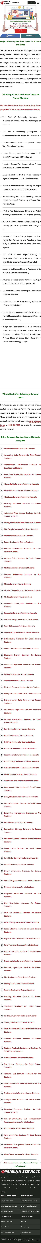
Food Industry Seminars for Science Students (21, 761)
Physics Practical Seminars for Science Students (22, 938)
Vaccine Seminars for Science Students (19, 1128)
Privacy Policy (25, 1227)
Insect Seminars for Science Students (18, 822)
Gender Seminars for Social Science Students (21, 768)
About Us (23, 1221)
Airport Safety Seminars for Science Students (21, 484)
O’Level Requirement (7, 1201)
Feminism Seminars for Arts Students (18, 735)
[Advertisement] (20, 367)
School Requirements (7, 1211)
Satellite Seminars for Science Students (19, 990)
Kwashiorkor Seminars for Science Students (21, 858)
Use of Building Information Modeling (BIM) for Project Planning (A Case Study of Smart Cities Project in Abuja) (22, 200)
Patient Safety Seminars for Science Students (21, 922)
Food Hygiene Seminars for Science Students (21, 755)
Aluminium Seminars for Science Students (20, 497)
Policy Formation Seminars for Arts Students (21, 945)
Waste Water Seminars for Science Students (21, 1154)
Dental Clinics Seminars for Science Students (21, 648)
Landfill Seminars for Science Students (19, 864)
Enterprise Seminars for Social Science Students (22, 693)
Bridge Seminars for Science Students (18, 542)
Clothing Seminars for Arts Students (18, 597)
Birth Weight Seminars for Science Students (21, 529)
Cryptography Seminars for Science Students (21, 632)
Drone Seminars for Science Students (18, 681)
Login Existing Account (7, 1232)
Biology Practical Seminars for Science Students (22, 523)
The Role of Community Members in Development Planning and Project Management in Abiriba (22, 121)
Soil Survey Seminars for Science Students (20, 1016)
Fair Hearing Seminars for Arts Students (19, 729)
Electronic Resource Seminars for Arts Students (22, 687)
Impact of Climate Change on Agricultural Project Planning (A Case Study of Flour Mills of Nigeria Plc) (22, 225)
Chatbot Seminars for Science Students (19, 568)
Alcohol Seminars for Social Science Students (21, 490)
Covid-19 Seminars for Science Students (19, 626)
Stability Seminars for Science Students (19, 1022)
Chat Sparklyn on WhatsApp (30, 1240)
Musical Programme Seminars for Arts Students (22, 880)
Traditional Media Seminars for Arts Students (21, 1093)
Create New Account (7, 1227)
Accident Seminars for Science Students (19, 448)
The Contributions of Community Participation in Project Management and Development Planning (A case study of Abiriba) (22, 316)
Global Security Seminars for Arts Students (20, 774)
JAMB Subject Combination (9, 1206)
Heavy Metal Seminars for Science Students (21, 797)
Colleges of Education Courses (30, 1211)
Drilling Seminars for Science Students (19, 674)
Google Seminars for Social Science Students (21, 781)
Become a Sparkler (6, 1221)
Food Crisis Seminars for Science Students (20, 748)
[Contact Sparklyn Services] (20, 1173)
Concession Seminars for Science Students (20, 613)
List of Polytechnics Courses (29, 1206)
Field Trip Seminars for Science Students (19, 742)
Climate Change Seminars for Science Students (22, 590)
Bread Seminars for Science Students (18, 535)
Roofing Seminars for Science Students (19, 983)
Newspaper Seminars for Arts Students (19, 887)
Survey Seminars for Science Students (18, 1058)
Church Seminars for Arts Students (17, 584)
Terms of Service (26, 1232)
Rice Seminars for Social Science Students (20, 977)
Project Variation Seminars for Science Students (22, 961)
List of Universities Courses (29, 1201)
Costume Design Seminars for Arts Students (21, 619)
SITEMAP (4, 1239)
